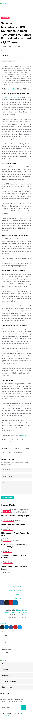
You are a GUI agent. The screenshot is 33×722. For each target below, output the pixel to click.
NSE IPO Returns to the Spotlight (15, 516)
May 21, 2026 (6, 538)
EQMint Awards (16, 586)
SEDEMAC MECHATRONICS (18, 452)
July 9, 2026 (6, 519)
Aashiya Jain (12, 89)
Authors (16, 582)
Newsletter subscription (16, 590)
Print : (4, 61)
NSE (4, 452)
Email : (11, 61)
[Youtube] (11, 602)
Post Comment (8, 497)
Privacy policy (7, 687)
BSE (27, 448)
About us (5, 669)
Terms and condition (9, 681)
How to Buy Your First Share (13, 524)
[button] (16, 9)
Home (4, 664)
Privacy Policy (16, 598)
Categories (4, 635)
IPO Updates (5, 17)
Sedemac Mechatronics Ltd (11, 97)
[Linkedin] (15, 602)
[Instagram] (6, 602)
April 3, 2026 (6, 561)
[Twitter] (20, 627)
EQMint (23, 435)
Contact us (6, 675)
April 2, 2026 (6, 572)
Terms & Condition (6, 649)
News (3, 632)
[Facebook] (2, 602)
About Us (4, 639)
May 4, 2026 (6, 550)
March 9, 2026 (7, 46)
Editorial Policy (16, 594)
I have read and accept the (14, 714)
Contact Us (4, 646)
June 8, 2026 (6, 527)
